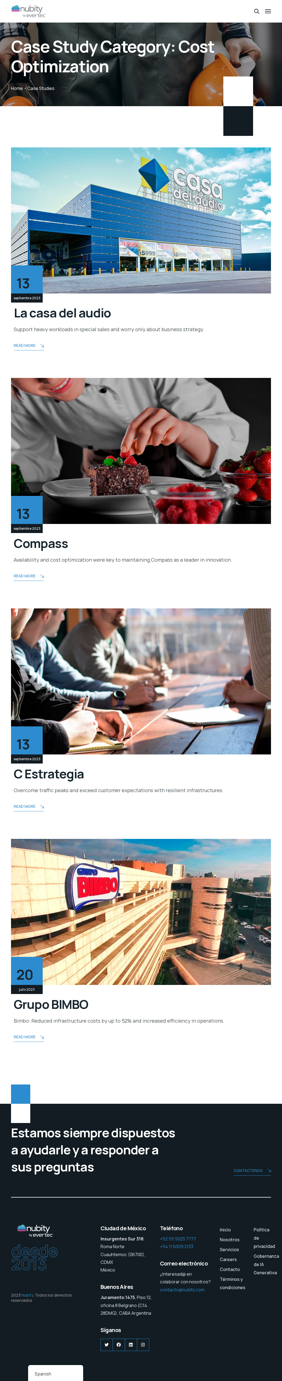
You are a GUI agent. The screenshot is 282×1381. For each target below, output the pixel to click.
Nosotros (230, 1240)
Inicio (225, 1230)
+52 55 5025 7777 (178, 1239)
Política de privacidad (264, 1238)
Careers (228, 1259)
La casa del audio (62, 312)
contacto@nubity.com (182, 1290)
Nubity (27, 1295)
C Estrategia (49, 773)
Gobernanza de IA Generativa (266, 1264)
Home (17, 88)
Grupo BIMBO (51, 1004)
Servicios (229, 1250)
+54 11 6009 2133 (176, 1246)
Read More (25, 345)
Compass (41, 543)
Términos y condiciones (232, 1283)
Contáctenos (248, 1170)
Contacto (230, 1269)
